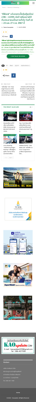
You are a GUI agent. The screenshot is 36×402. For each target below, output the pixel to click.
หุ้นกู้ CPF (17, 65)
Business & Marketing (9, 112)
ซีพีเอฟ (11, 65)
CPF (7, 65)
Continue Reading (18, 56)
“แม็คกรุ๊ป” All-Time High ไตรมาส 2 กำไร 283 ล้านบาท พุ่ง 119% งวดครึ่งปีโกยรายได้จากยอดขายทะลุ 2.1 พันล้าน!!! (8, 91)
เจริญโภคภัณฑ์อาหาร (25, 65)
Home (18, 393)
